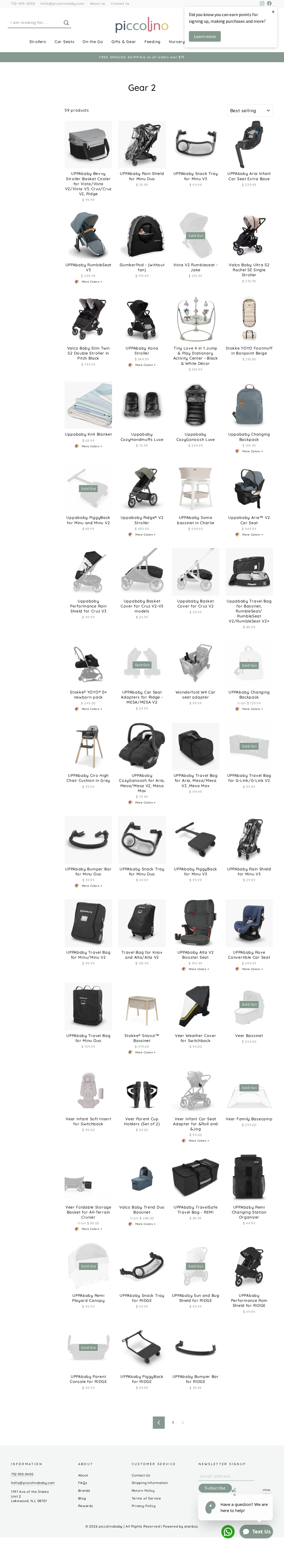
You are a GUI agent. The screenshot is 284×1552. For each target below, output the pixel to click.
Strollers (37, 41)
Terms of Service (146, 1498)
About (83, 1475)
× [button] (273, 11)
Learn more (205, 36)
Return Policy (143, 1490)
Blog (82, 1498)
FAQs (82, 1483)
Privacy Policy (144, 1506)
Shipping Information (150, 1483)
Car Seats (64, 41)
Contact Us (120, 3)
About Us (98, 3)
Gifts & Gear (123, 41)
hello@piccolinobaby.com (62, 3)
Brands (84, 1490)
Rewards (85, 1506)
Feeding (152, 41)
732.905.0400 (22, 1474)
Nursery (177, 41)
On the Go (93, 41)
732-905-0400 (23, 3)
